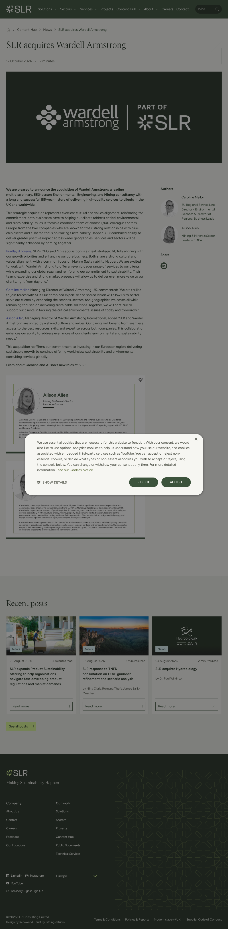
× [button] (195, 439)
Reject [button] (143, 482)
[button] (52, 482)
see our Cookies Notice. (76, 470)
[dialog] (114, 464)
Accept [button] (176, 482)
